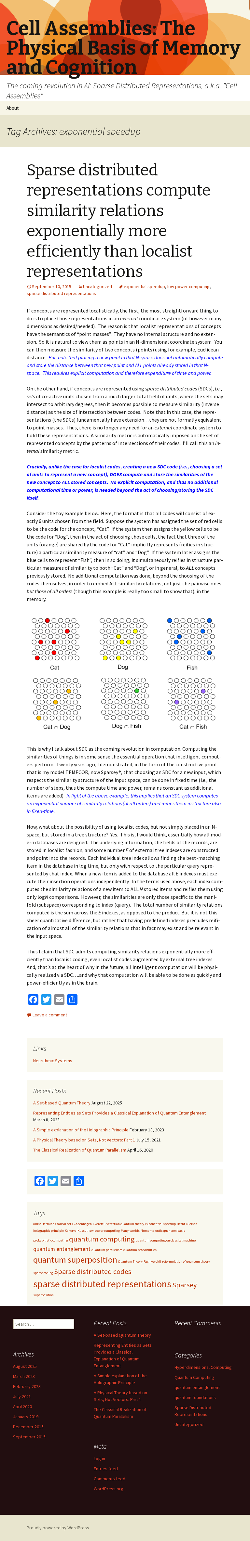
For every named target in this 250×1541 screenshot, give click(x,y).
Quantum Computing (194, 1377)
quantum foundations (195, 1397)
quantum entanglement (61, 1249)
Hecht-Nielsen (187, 1224)
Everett (98, 1224)
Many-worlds (130, 1231)
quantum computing (102, 1238)
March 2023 (24, 1376)
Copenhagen (83, 1224)
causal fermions (44, 1224)
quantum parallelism (106, 1250)
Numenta (147, 1231)
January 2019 (25, 1417)
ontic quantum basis (170, 1231)
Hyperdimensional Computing (203, 1367)
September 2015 (29, 1437)
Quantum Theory (130, 1261)
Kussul (82, 1231)
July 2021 (22, 1396)
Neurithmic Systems (52, 1060)
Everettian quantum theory (124, 1224)
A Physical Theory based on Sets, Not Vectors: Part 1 (84, 1140)
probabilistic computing (50, 1240)
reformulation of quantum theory (186, 1261)
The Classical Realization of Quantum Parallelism (79, 1150)
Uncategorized (97, 286)
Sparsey (184, 1284)
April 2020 (22, 1406)
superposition (43, 1295)
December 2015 (28, 1427)
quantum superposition (75, 1259)
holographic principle (48, 1231)
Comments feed (109, 1479)
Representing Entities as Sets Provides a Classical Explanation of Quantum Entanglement (119, 1113)
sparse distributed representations (61, 293)
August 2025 (25, 1366)
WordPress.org (108, 1489)
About (13, 108)
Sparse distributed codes (93, 1271)
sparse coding (43, 1273)
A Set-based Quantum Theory (61, 1103)
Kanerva (70, 1231)
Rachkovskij (152, 1261)
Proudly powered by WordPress (58, 1528)
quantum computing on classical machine (166, 1240)
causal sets (65, 1224)
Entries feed (106, 1468)
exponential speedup (144, 286)
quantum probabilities (140, 1250)
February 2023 (27, 1386)
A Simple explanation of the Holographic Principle (81, 1130)
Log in (99, 1458)
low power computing (188, 286)
